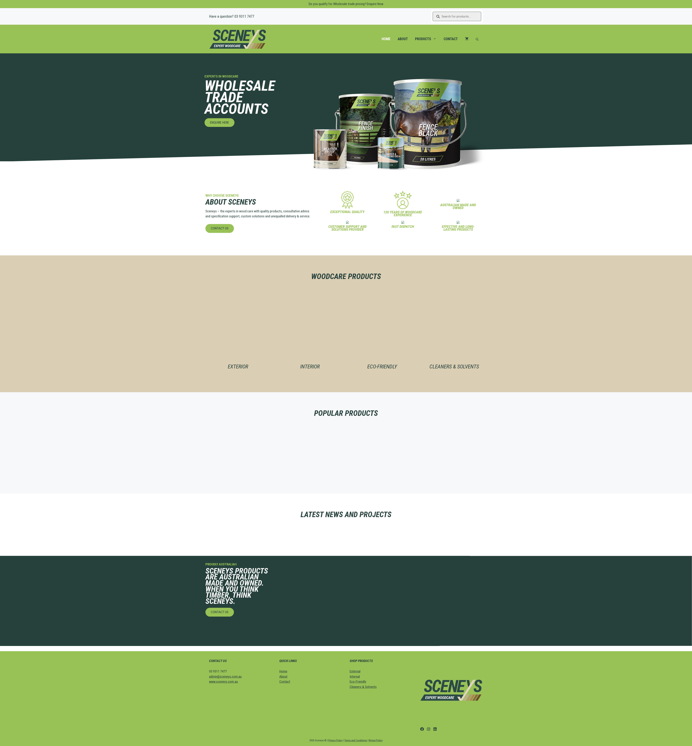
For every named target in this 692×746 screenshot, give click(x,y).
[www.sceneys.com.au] (309, 531)
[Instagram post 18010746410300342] (237, 531)
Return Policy (376, 740)
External (355, 671)
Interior (310, 366)
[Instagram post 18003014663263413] (455, 531)
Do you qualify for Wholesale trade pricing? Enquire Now (346, 4)
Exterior (238, 366)
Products (423, 39)
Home (386, 39)
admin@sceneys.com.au (225, 676)
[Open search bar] (477, 39)
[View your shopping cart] (466, 39)
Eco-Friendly (382, 366)
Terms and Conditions (355, 740)
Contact (451, 39)
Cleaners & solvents (454, 366)
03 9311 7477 (244, 16)
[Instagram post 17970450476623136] (382, 531)
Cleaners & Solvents (363, 687)
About (403, 39)
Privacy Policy (335, 740)
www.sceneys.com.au (223, 681)
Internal (355, 676)
